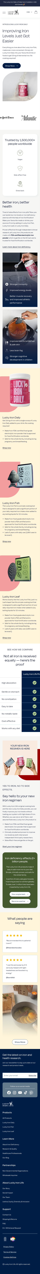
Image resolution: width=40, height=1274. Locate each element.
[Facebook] (9, 1092)
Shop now (7, 448)
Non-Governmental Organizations (15, 1171)
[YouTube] (20, 1092)
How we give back (18, 894)
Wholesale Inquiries (10, 1175)
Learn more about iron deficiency (17, 247)
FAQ (4, 1224)
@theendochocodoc (14, 948)
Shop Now (10, 66)
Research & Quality (10, 1149)
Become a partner (18, 901)
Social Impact (8, 1193)
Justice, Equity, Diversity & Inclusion (16, 1202)
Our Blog (6, 1158)
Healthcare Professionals (12, 1153)
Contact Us (7, 1215)
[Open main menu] (4, 12)
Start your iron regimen (12, 846)
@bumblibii (10, 977)
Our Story (6, 1188)
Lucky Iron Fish (8, 1127)
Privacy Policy (8, 1247)
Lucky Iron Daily (8, 1123)
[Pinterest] (31, 1092)
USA (28, 12)
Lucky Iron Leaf (8, 1131)
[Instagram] (14, 1092)
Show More (20, 1042)
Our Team (6, 1197)
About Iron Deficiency (11, 1145)
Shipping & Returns (10, 1219)
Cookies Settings (9, 1257)
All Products (7, 1118)
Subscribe (32, 1075)
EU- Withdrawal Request (12, 1228)
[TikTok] (25, 1092)
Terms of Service (9, 1252)
